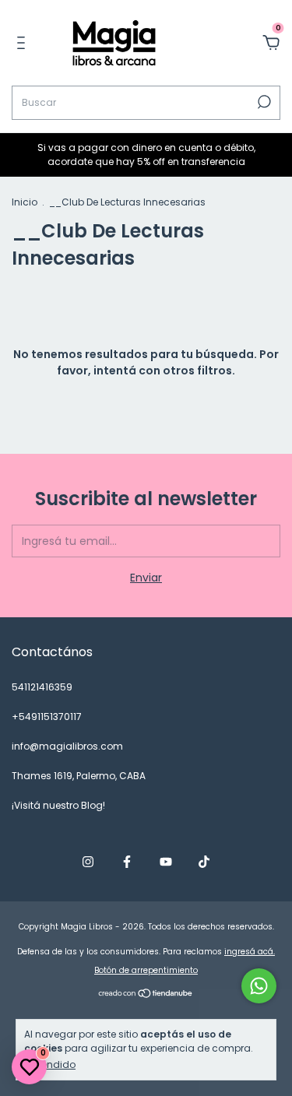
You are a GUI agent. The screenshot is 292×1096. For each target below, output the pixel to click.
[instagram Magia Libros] (88, 862)
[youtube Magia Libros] (166, 862)
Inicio (24, 202)
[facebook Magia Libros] (127, 862)
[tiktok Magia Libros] (204, 862)
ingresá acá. (249, 951)
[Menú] (24, 43)
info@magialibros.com (67, 746)
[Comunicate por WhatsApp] (258, 985)
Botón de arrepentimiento (146, 970)
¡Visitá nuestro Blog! (58, 805)
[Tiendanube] (146, 995)
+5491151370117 (47, 716)
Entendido (51, 1064)
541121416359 (42, 687)
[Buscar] (262, 102)
